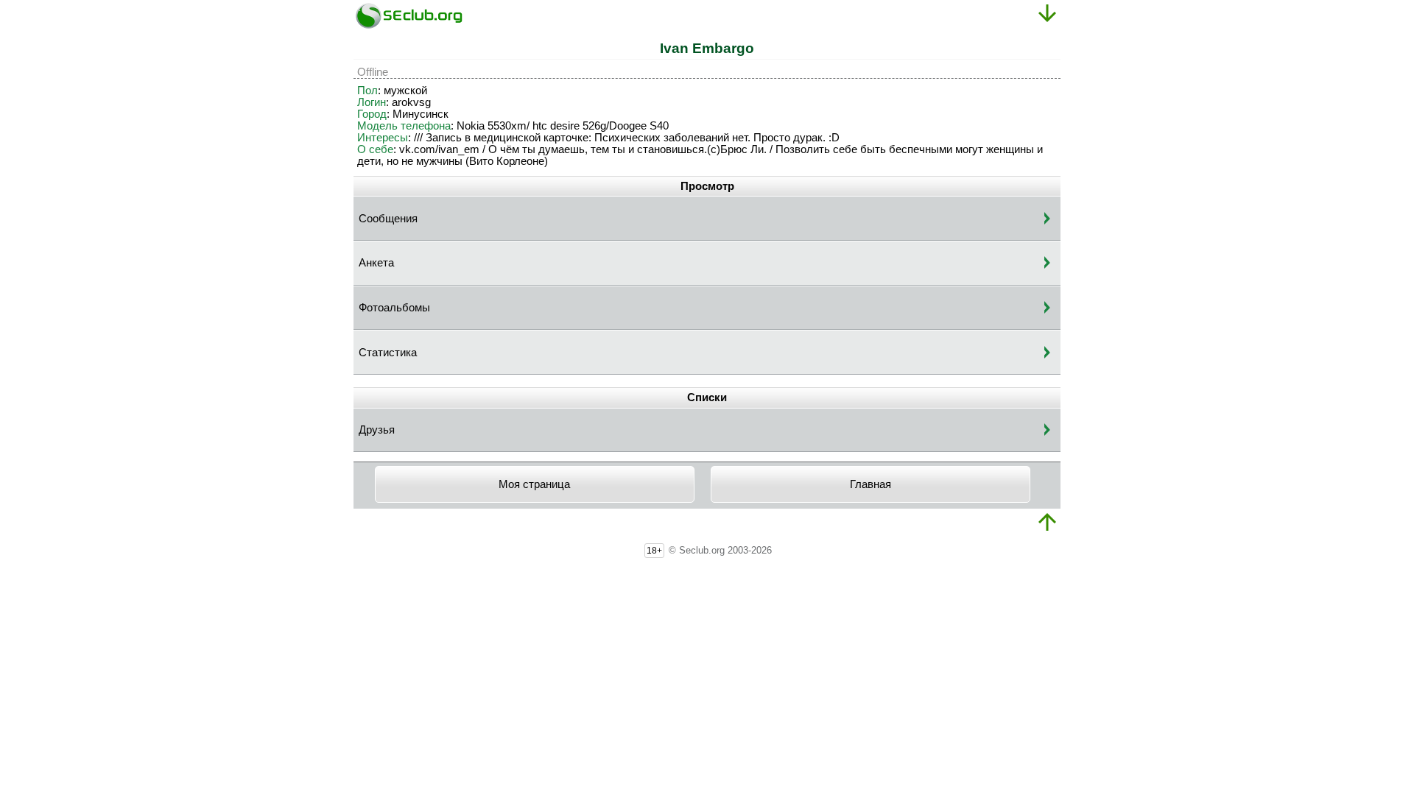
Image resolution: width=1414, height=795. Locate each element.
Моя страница (534, 484)
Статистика (388, 352)
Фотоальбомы (394, 308)
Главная (870, 484)
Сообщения (388, 219)
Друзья (377, 430)
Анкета (376, 263)
